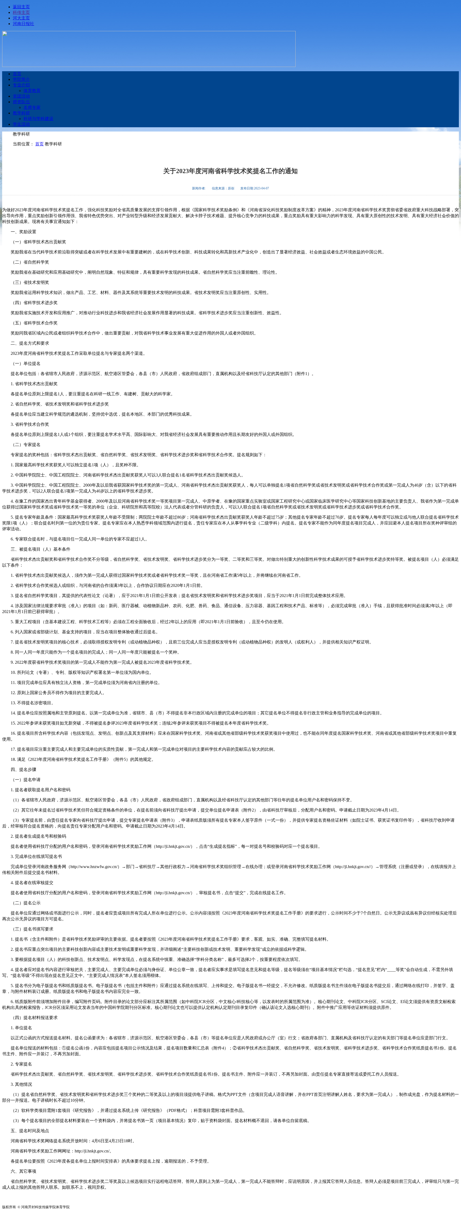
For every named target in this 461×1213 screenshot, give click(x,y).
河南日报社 (23, 23)
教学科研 (21, 113)
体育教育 (32, 90)
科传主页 (21, 12)
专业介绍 (21, 85)
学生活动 (21, 124)
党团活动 (21, 96)
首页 (17, 73)
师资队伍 (21, 102)
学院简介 (21, 79)
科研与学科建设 (38, 118)
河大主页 (21, 18)
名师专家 (32, 107)
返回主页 (21, 7)
